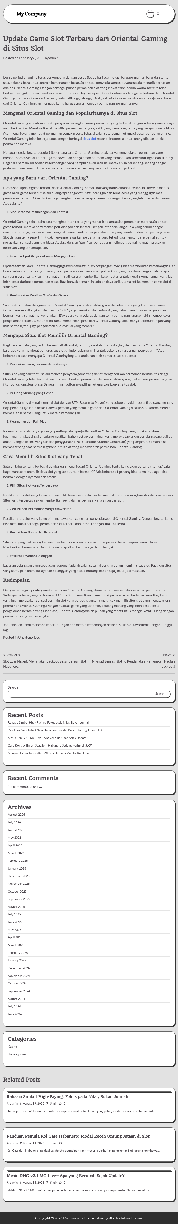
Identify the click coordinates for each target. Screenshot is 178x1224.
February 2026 (18, 860)
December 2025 (19, 876)
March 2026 (16, 853)
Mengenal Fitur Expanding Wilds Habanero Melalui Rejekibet (49, 753)
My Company (31, 14)
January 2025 (17, 960)
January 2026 (17, 868)
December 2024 (19, 968)
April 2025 (15, 937)
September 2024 (19, 991)
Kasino (12, 1046)
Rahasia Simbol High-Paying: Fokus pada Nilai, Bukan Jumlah (49, 722)
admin (54, 58)
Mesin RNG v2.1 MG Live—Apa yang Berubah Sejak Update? (48, 738)
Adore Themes (131, 1218)
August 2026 (16, 814)
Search (13, 687)
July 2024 (14, 1006)
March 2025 (16, 945)
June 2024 (15, 1014)
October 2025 (17, 891)
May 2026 (14, 837)
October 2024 (17, 983)
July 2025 (14, 914)
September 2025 (19, 899)
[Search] (158, 14)
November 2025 (19, 883)
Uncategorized (29, 637)
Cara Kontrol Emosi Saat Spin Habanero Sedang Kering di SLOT (50, 745)
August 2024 (16, 998)
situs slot (89, 138)
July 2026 (14, 822)
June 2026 (15, 830)
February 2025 (18, 952)
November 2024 (19, 975)
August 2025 (16, 906)
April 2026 (15, 845)
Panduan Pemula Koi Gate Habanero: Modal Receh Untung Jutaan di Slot (56, 730)
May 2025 (14, 929)
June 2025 (15, 922)
